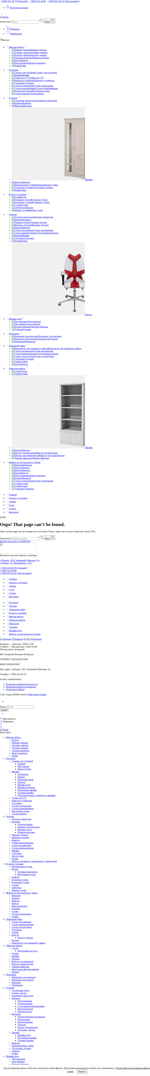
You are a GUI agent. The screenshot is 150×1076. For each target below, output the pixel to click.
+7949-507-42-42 (63, 1)
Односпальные (25, 824)
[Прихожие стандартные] (25, 336)
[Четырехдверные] (21, 327)
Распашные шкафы (27, 790)
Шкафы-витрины (26, 787)
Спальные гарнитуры (46, 100)
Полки (24, 241)
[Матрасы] (17, 106)
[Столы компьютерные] (24, 233)
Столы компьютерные (47, 233)
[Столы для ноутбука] (23, 356)
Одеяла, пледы (19, 993)
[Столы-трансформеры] (24, 88)
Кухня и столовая (17, 194)
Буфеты (15, 877)
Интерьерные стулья (22, 866)
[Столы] (16, 371)
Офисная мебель (17, 368)
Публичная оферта (15, 689)
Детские (22, 1024)
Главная (13, 494)
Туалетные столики (43, 187)
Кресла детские (25, 937)
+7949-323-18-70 (14, 1)
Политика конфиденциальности (22, 684)
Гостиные (13, 70)
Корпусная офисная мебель (25, 969)
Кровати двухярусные (29, 827)
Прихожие (14, 333)
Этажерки (29, 488)
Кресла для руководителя (51, 455)
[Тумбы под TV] (20, 78)
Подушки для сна (26, 1030)
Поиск (48, 22)
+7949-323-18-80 (37, 1)
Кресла (24, 60)
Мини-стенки (24, 769)
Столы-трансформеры (47, 88)
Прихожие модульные (47, 339)
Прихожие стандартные (50, 336)
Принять (82, 1072)
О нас (12, 505)
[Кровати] (17, 103)
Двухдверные (34, 321)
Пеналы (26, 450)
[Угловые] (17, 329)
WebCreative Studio (37, 694)
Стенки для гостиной (46, 72)
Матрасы (27, 106)
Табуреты (28, 207)
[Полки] (16, 241)
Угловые (27, 329)
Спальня (13, 98)
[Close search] (2, 716)
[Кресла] (16, 60)
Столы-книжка (36, 93)
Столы (24, 371)
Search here (5, 22)
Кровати (27, 103)
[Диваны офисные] (22, 458)
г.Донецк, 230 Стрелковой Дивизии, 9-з (20, 560)
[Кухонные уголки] (22, 202)
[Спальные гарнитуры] (24, 100)
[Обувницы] (18, 341)
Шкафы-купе (15, 319)
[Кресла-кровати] (21, 63)
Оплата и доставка (18, 498)
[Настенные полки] (22, 91)
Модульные (23, 766)
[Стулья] (16, 205)
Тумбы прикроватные (23, 843)
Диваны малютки (40, 58)
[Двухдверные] (20, 321)
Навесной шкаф (25, 779)
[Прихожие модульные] (24, 339)
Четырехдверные (39, 327)
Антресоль (23, 774)
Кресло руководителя (22, 964)
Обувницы (30, 341)
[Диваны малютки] (22, 58)
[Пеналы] (17, 450)
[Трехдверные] (19, 324)
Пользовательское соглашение (21, 687)
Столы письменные (43, 230)
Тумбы (24, 361)
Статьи (12, 508)
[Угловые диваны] (21, 52)
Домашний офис (17, 346)
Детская (13, 214)
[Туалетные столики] (23, 187)
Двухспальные (25, 1001)
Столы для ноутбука (44, 356)
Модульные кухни (27, 874)
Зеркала (26, 467)
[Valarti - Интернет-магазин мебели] (4, 17)
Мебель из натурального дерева (24, 462)
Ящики (21, 777)
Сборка (12, 501)
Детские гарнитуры (43, 217)
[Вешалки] (17, 465)
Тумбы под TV (36, 78)
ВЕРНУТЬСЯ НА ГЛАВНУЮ (15, 541)
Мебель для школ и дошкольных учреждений (34, 861)
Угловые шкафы (26, 792)
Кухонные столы (39, 199)
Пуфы (23, 65)
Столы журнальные (43, 85)
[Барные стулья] (20, 210)
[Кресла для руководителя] (25, 455)
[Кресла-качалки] (21, 475)
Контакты (14, 512)
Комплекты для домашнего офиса (64, 348)
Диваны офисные (40, 458)
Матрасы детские (40, 225)
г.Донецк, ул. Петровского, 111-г (16, 563)
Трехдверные (33, 324)
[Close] (1, 719)
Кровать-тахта (25, 829)
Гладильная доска (20, 990)
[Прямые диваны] (21, 50)
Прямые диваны (38, 50)
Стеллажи (29, 83)
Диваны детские (38, 222)
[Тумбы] (16, 361)
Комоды (26, 182)
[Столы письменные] (23, 230)
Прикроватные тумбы (47, 185)
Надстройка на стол (27, 951)
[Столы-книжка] (20, 93)
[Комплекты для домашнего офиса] (30, 348)
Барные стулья (35, 210)
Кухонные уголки (41, 202)
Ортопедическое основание (31, 1017)
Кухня (23, 197)
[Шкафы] (17, 75)
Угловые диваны (39, 52)
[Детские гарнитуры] (23, 217)
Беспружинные (25, 1022)
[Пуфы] (16, 65)
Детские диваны (38, 55)
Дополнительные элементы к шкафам (36, 795)
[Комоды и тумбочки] (23, 80)
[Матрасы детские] (21, 225)
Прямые (22, 763)
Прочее (15, 940)
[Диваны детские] (21, 222)
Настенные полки (41, 91)
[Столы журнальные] (23, 85)
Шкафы (25, 75)
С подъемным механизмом (31, 1006)
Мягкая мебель (16, 47)
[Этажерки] (18, 488)
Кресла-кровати (38, 63)
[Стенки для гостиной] (23, 72)
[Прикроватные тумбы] (24, 185)
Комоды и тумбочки (44, 80)
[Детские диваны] (21, 55)
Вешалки (27, 465)
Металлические (25, 1009)
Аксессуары (18, 856)
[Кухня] (16, 197)
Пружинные (24, 1019)
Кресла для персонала (47, 453)
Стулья (24, 205)
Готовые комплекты (28, 872)
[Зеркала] (17, 467)
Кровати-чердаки (26, 832)
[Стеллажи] (18, 83)
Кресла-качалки (37, 475)
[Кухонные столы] (21, 199)
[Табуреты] (18, 207)
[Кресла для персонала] (24, 453)
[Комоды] (17, 182)
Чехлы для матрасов (28, 1027)
